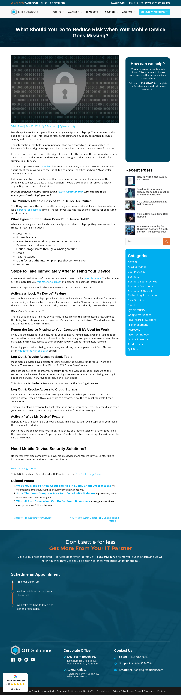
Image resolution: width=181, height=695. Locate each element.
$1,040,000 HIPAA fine (70, 191)
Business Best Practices (142, 281)
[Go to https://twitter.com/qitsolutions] (20, 660)
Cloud (131, 305)
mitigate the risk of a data (33, 350)
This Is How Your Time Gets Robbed (152, 215)
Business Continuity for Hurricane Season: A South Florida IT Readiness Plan (152, 229)
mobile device (93, 278)
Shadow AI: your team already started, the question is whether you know (153, 192)
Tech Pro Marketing (101, 691)
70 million (45, 166)
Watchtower (31, 3)
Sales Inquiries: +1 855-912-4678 (127, 3)
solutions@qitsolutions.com (145, 670)
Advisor (132, 262)
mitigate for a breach (49, 281)
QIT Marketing (57, 3)
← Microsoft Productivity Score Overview (31, 517)
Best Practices (136, 271)
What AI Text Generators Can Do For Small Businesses (53, 501)
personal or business (29, 209)
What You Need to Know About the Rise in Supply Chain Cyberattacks (63, 485)
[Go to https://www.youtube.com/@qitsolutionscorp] (33, 660)
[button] (166, 241)
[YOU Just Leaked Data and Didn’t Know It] (130, 205)
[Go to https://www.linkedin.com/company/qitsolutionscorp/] (26, 660)
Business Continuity (140, 286)
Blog (146, 691)
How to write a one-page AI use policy (152, 178)
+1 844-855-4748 (142, 663)
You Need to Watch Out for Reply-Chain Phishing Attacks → (94, 519)
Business (133, 276)
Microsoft (134, 329)
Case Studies (136, 300)
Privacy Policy (119, 691)
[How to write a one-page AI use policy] (130, 181)
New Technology (138, 334)
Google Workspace (139, 315)
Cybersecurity (67, 126)
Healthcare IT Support (142, 320)
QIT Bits (133, 349)
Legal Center (135, 691)
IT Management (138, 324)
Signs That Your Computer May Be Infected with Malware (55, 493)
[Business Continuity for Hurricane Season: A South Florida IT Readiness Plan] (130, 230)
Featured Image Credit (24, 468)
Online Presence (138, 339)
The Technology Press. (89, 474)
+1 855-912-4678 (146, 83)
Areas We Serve (158, 691)
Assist (44, 3)
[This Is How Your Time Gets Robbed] (130, 218)
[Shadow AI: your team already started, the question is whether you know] (130, 193)
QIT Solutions (50, 126)
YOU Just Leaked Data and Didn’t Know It (152, 203)
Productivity (135, 344)
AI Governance (137, 267)
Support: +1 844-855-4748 (157, 3)
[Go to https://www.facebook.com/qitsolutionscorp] (13, 660)
